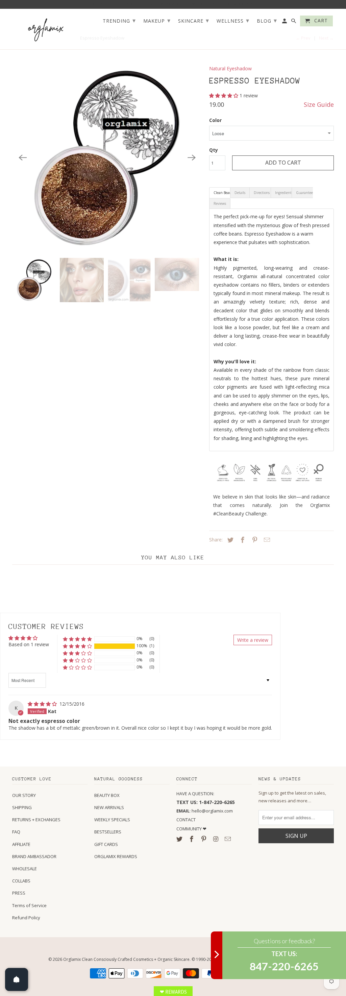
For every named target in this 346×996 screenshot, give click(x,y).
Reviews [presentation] (220, 203)
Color (215, 120)
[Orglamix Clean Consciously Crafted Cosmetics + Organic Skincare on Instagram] (216, 839)
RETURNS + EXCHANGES (36, 820)
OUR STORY (24, 795)
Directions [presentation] (262, 192)
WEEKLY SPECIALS (112, 820)
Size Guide (319, 104)
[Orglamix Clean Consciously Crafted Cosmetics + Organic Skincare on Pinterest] (204, 839)
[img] (43, 704)
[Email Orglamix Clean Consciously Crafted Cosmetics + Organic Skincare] (228, 839)
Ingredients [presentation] (283, 192)
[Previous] (23, 157)
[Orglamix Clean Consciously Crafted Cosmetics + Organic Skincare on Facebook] (192, 839)
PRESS (18, 893)
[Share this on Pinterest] (253, 540)
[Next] (191, 157)
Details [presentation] (239, 192)
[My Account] (285, 22)
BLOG (267, 20)
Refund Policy (26, 918)
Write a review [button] (252, 640)
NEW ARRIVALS (109, 807)
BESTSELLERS (107, 832)
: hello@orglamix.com (204, 811)
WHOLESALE (24, 869)
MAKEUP (157, 20)
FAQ (16, 832)
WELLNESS (233, 20)
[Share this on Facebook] (241, 540)
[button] (224, 95)
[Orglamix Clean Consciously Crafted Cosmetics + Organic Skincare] (46, 29)
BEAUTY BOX (107, 795)
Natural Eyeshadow (230, 68)
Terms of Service (29, 905)
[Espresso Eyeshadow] (107, 157)
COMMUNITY (189, 829)
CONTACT (186, 820)
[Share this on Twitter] (229, 540)
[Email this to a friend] (266, 540)
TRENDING (119, 20)
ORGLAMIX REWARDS (115, 856)
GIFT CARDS (106, 844)
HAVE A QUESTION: (195, 794)
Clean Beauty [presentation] (222, 192)
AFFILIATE (21, 844)
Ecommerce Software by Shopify (266, 959)
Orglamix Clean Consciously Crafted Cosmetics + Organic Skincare (126, 959)
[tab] (219, 192)
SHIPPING (22, 807)
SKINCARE (193, 20)
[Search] (294, 22)
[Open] (16, 979)
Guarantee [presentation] (304, 192)
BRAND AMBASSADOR (34, 856)
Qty (213, 150)
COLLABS (21, 881)
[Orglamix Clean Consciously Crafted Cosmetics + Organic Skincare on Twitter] (180, 839)
